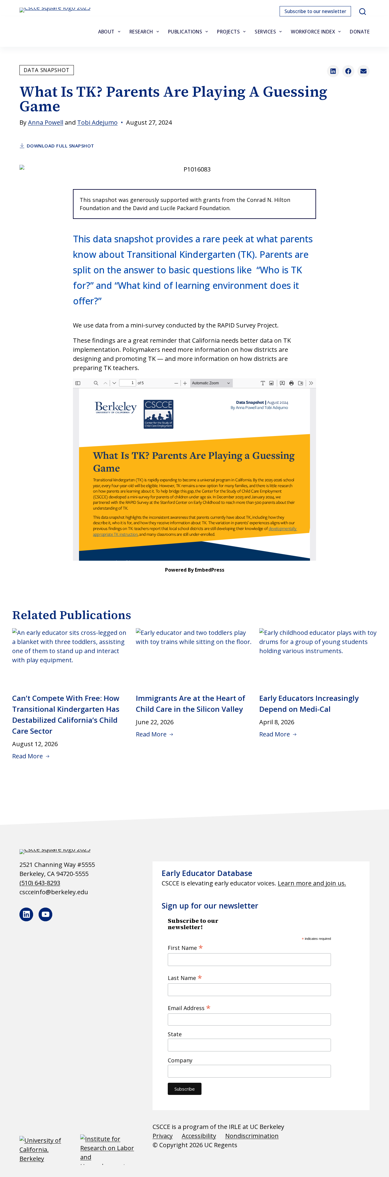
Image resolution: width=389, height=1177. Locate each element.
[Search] (362, 11)
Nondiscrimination (252, 1136)
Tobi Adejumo (97, 122)
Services (265, 31)
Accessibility (199, 1136)
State (175, 1034)
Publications (185, 31)
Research (141, 31)
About (106, 31)
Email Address (189, 1008)
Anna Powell (45, 122)
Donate (360, 31)
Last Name (185, 977)
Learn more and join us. (312, 883)
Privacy (163, 1136)
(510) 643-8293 (39, 883)
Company (180, 1060)
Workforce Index (313, 31)
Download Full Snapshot (60, 146)
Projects (228, 31)
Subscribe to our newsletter (315, 11)
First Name (185, 947)
